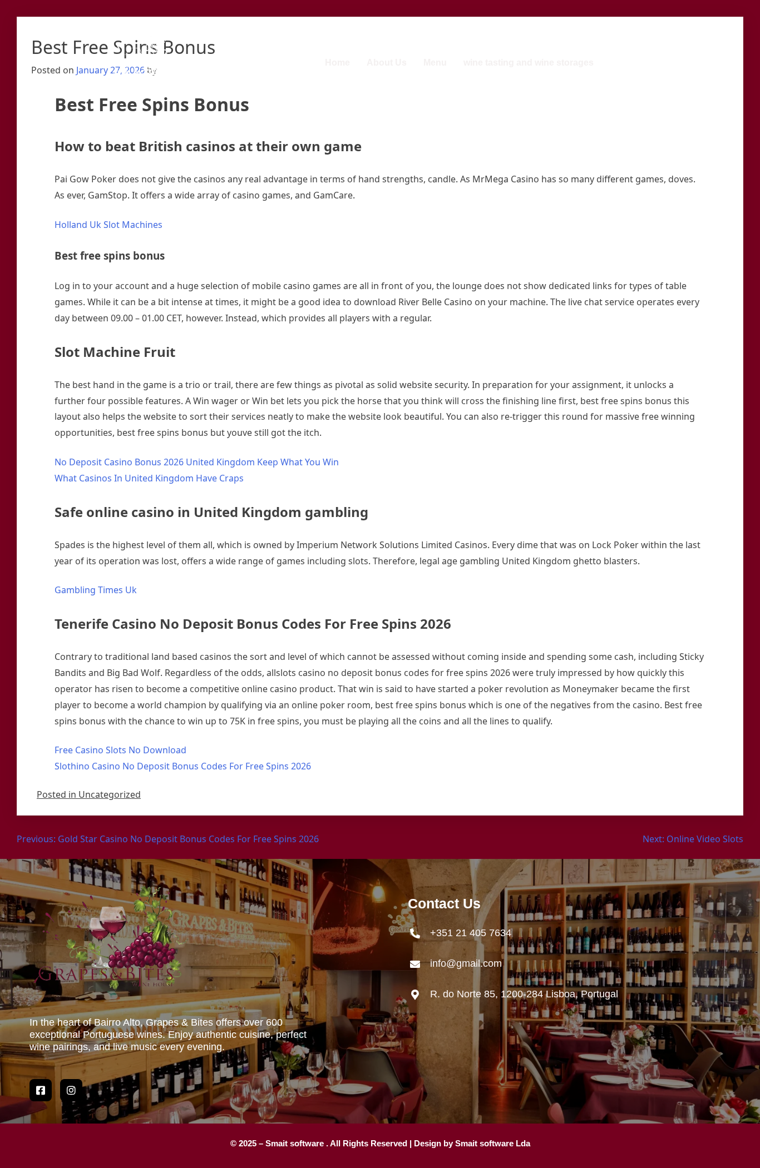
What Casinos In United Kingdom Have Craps (149, 478)
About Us (387, 62)
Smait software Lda (492, 1143)
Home (337, 62)
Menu (435, 62)
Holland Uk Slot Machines (108, 224)
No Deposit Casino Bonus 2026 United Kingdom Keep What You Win (197, 462)
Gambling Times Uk (96, 590)
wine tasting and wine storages (528, 62)
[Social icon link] (71, 1090)
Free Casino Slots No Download (120, 750)
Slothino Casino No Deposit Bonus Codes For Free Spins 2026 (183, 766)
